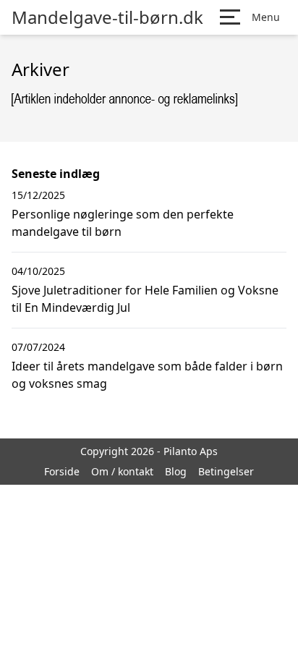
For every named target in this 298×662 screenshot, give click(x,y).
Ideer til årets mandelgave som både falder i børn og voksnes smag (147, 374)
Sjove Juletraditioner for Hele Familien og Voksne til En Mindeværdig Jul (145, 298)
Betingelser (226, 471)
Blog (176, 471)
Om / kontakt (122, 471)
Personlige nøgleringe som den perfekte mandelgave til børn (123, 222)
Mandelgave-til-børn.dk (107, 17)
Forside (62, 471)
